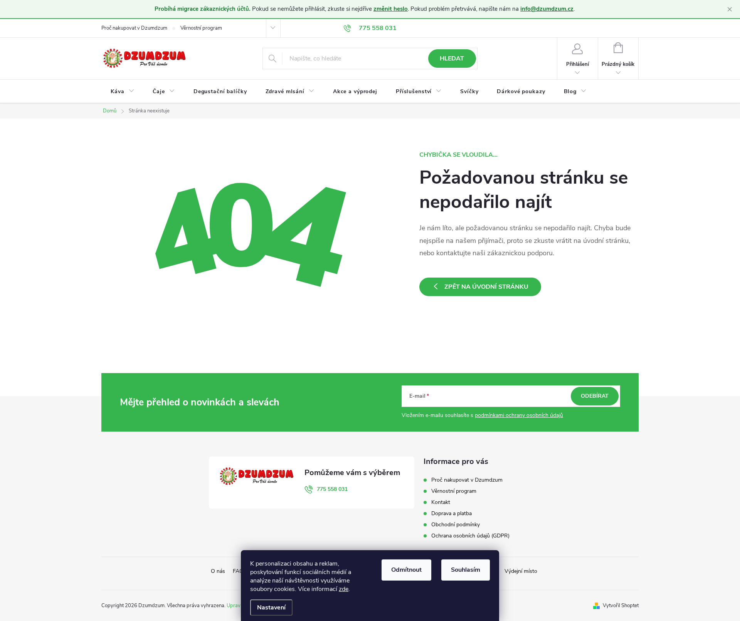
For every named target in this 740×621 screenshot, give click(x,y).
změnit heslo (390, 9)
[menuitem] (122, 92)
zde (343, 589)
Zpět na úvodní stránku (486, 287)
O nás (218, 571)
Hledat (452, 58)
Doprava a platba (451, 513)
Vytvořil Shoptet (621, 605)
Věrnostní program (201, 28)
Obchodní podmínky (455, 524)
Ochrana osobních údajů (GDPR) (470, 535)
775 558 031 (332, 489)
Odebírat (595, 396)
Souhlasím (465, 570)
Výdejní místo (521, 571)
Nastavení (271, 607)
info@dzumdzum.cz (547, 9)
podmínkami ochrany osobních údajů (519, 415)
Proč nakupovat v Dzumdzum (134, 28)
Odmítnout (406, 570)
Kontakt (440, 502)
